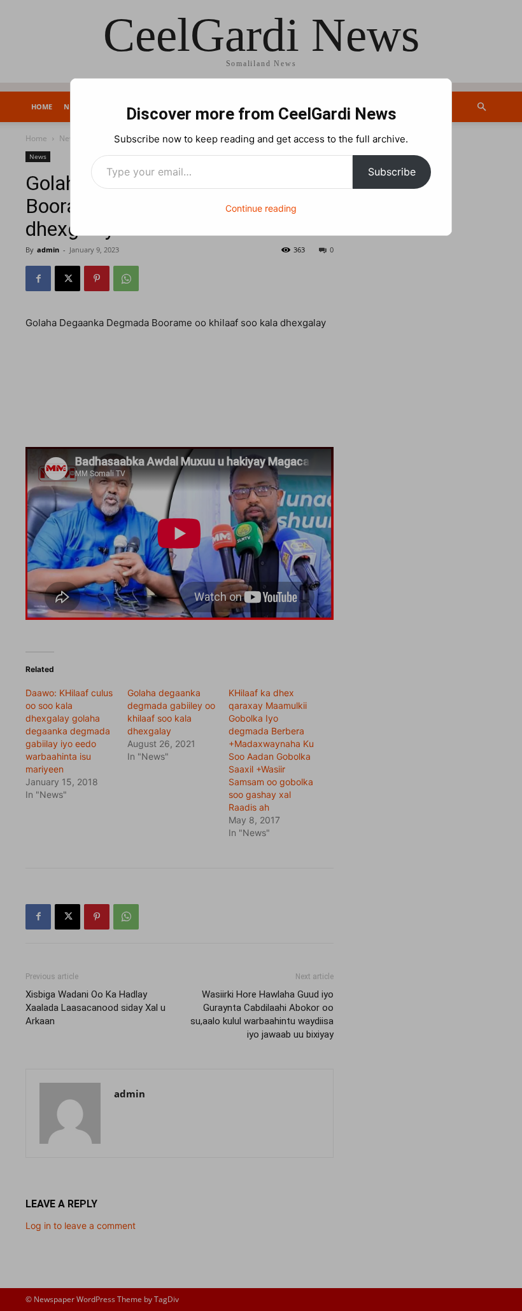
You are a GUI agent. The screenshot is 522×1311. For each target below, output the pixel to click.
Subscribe (392, 171)
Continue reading (261, 208)
